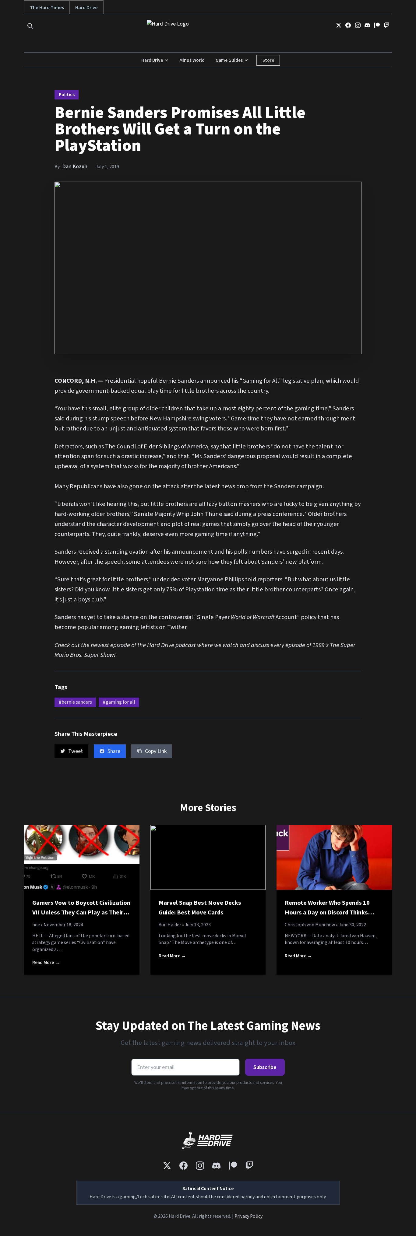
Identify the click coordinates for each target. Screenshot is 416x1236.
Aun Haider (170, 924)
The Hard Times (47, 7)
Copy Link (156, 751)
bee (36, 924)
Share (114, 751)
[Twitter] (338, 25)
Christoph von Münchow (310, 924)
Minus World (192, 60)
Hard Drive (86, 7)
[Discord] (367, 25)
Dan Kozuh (74, 166)
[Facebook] (348, 25)
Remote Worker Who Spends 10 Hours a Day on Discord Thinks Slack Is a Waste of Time (327, 912)
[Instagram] (358, 25)
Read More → (46, 962)
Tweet (75, 751)
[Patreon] (377, 25)
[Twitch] (386, 25)
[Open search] (30, 26)
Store (268, 60)
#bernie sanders (75, 702)
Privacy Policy (248, 1216)
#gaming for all (119, 702)
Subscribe (265, 1067)
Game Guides (229, 60)
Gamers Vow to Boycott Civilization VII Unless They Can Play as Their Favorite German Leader (81, 912)
